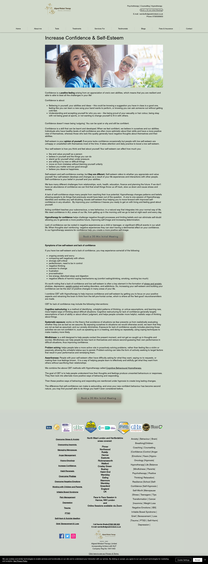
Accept (197, 560)
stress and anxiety (152, 283)
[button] (57, 28)
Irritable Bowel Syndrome (67, 492)
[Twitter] (67, 536)
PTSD (67, 513)
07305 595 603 (114, 524)
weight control (72, 286)
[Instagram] (73, 536)
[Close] (205, 560)
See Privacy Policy (20, 561)
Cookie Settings (183, 560)
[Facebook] (61, 536)
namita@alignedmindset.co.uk (151, 14)
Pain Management (67, 497)
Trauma (67, 508)
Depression (67, 502)
